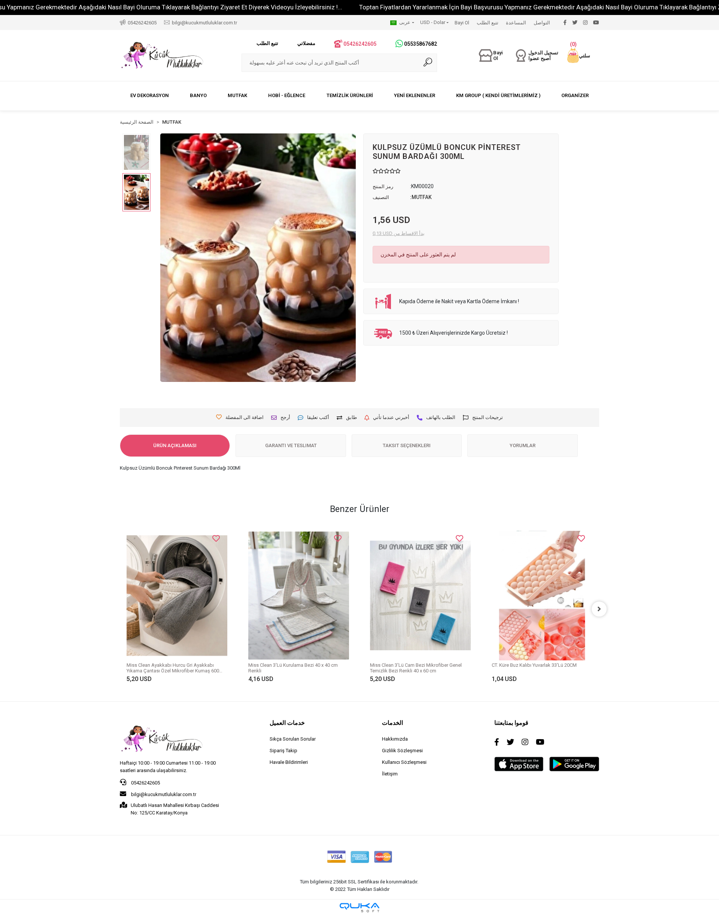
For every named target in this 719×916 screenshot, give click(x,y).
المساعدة (516, 22)
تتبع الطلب (487, 22)
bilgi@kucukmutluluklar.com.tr (163, 794)
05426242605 (145, 783)
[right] (599, 609)
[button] (578, 55)
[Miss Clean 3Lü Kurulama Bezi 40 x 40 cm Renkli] (298, 595)
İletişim (390, 774)
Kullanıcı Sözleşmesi (404, 762)
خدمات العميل (287, 722)
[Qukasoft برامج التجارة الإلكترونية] (359, 907)
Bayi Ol (462, 22)
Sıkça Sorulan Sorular (293, 739)
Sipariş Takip (283, 750)
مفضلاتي (306, 43)
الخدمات (392, 722)
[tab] (175, 445)
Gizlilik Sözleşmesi (402, 750)
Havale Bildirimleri (289, 762)
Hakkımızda (395, 739)
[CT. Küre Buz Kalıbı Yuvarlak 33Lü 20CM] (542, 595)
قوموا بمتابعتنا (511, 722)
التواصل (542, 22)
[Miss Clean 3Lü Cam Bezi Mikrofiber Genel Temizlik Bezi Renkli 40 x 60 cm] (420, 595)
